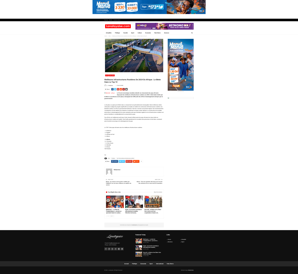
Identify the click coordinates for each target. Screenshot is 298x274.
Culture (140, 33)
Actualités (109, 33)
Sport (132, 33)
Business (106, 19)
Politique (117, 33)
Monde (110, 19)
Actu (107, 75)
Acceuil (126, 263)
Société (125, 33)
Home (169, 239)
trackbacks (134, 225)
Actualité (183, 239)
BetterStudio (191, 270)
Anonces (166, 33)
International (159, 263)
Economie (148, 33)
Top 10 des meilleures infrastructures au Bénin (125, 158)
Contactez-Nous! (116, 19)
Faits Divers (157, 33)
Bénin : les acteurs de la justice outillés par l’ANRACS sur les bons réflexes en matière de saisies (118, 183)
